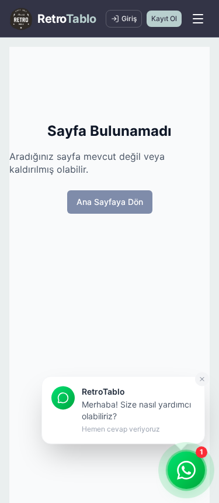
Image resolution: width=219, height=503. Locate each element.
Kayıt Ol (164, 18)
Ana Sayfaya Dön (110, 202)
